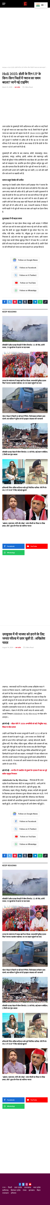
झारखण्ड (32, 1190)
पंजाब (24, 1190)
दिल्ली (10, 1187)
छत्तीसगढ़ (5, 1190)
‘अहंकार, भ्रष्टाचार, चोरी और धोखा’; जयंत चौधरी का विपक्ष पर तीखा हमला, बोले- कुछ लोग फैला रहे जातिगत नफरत (23, 524)
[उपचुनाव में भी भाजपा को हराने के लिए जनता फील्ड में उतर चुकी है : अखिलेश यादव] (25, 666)
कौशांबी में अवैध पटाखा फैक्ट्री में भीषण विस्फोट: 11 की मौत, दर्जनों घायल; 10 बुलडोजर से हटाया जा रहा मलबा (23, 346)
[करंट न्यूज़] (25, 4)
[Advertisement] (25, 39)
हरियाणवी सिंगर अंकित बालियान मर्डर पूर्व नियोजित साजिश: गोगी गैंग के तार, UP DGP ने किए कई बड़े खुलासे (24, 488)
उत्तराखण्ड (27, 1187)
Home (4, 67)
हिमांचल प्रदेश (15, 1190)
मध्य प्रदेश (36, 1187)
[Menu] (3, 3)
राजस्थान (5, 1193)
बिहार (38, 1190)
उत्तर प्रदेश (17, 87)
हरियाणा (13, 1193)
